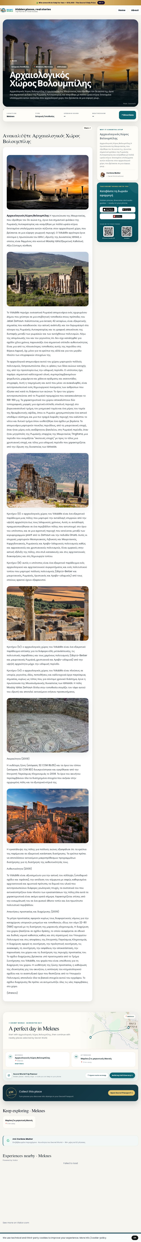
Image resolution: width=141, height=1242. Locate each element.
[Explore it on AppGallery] (117, 216)
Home (121, 10)
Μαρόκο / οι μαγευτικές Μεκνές (96, 1058)
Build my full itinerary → (122, 1075)
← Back (13, 61)
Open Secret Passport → (121, 1093)
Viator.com (23, 1222)
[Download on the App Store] (108, 210)
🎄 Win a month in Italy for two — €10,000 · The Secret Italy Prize (69, 3)
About (135, 10)
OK (135, 1238)
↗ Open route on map (96, 1075)
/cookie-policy (98, 1237)
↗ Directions (127, 115)
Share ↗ (87, 128)
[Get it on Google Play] (126, 210)
